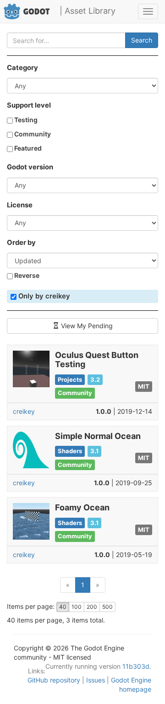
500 (107, 606)
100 (77, 606)
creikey (24, 411)
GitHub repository (54, 680)
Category (22, 68)
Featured (27, 148)
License (20, 205)
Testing (25, 120)
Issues (95, 680)
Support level (29, 105)
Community (32, 134)
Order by (21, 242)
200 (92, 606)
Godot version (30, 167)
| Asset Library (88, 11)
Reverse (26, 275)
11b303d (135, 666)
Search (141, 40)
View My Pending (86, 326)
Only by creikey (43, 296)
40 (62, 606)
